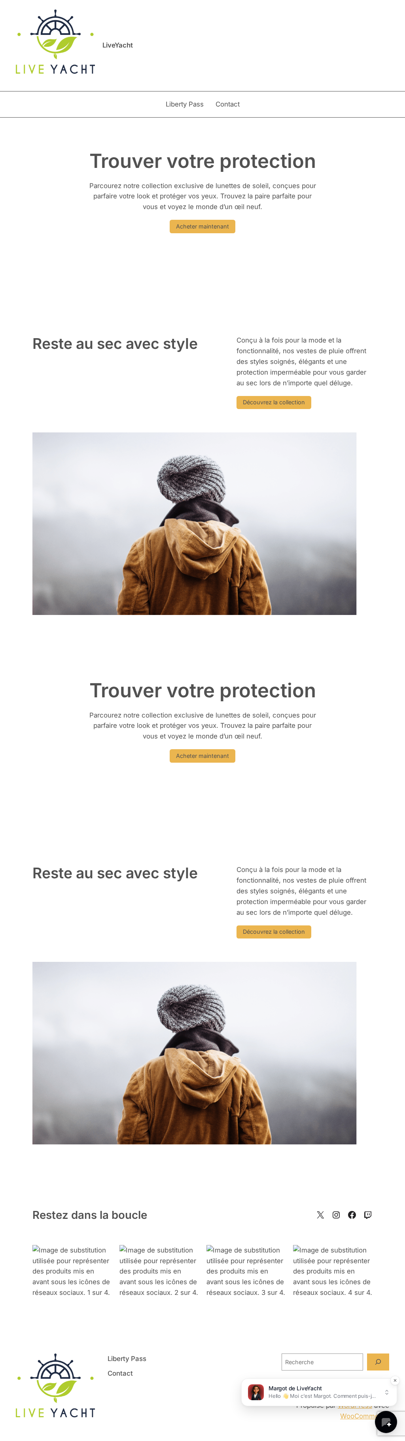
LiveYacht (117, 45)
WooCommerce (364, 1416)
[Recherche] (378, 1362)
